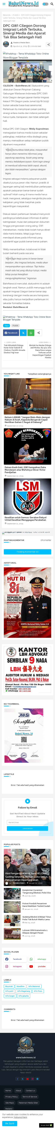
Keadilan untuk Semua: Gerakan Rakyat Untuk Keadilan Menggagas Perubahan (25, 518)
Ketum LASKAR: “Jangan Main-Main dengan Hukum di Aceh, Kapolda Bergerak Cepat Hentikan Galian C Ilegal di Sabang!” (27, 419)
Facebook (12, 333)
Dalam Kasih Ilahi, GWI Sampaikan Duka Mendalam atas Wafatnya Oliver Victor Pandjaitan (25, 470)
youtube (41, 966)
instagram (17, 966)
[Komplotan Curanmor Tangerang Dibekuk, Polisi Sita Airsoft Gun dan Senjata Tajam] (12, 894)
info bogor (10, 996)
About (18, 1090)
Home (8, 1090)
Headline (20, 986)
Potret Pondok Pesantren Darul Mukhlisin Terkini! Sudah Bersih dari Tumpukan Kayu (36, 906)
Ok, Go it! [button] (9, 1123)
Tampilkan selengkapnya (39, 374)
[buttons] (18, 1079)
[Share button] (38, 332)
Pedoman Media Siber (28, 1103)
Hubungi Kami (20, 1117)
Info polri (9, 991)
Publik (16, 15)
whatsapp (41, 959)
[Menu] (4, 4)
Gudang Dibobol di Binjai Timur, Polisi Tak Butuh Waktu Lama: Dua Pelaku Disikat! (36, 919)
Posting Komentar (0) (27, 551)
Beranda (7, 15)
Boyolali (9, 986)
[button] (45, 4)
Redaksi (8, 1109)
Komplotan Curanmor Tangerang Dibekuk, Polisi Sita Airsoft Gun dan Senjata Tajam (36, 892)
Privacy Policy (11, 1097)
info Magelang (23, 991)
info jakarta (24, 996)
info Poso (38, 991)
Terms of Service (30, 1097)
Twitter (23, 332)
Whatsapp (30, 332)
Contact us (30, 1090)
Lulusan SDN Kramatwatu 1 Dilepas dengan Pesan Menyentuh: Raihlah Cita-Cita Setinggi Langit (36, 934)
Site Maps (9, 1103)
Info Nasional (34, 986)
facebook (17, 959)
